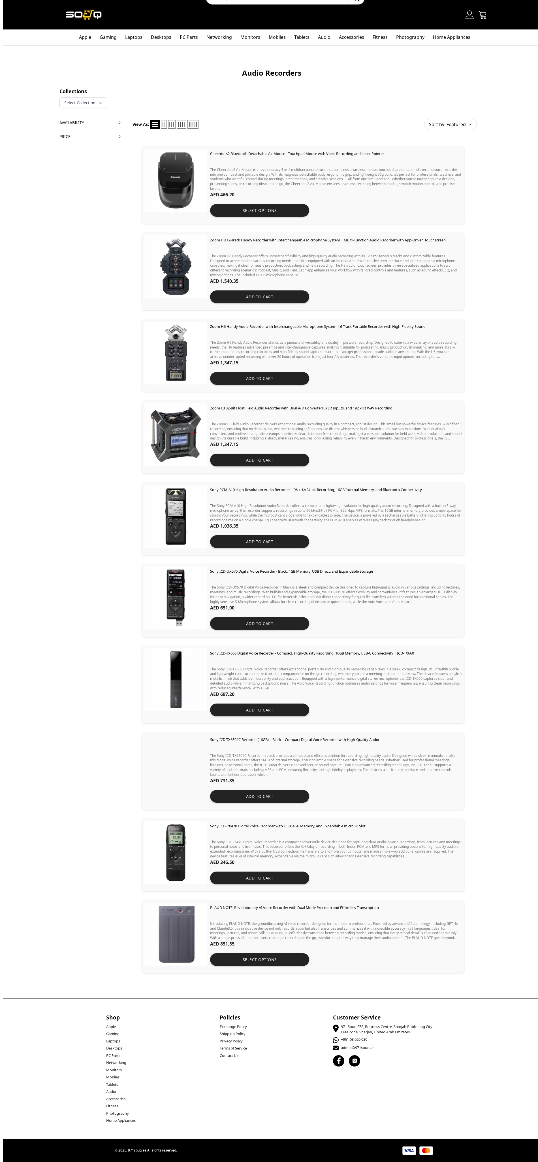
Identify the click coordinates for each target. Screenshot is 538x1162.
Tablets (112, 1084)
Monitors (114, 1069)
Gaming (108, 37)
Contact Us (229, 1055)
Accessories (115, 1098)
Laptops (133, 37)
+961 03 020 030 (354, 1039)
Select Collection (79, 102)
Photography (410, 37)
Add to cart (260, 296)
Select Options (260, 210)
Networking (116, 1062)
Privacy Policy (231, 1041)
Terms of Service (233, 1048)
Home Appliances (451, 37)
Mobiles (112, 1077)
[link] (303, 185)
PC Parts (189, 37)
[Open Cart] (483, 14)
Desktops (161, 37)
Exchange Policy (233, 1026)
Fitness (380, 37)
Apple (85, 37)
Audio (111, 1091)
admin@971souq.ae (357, 1047)
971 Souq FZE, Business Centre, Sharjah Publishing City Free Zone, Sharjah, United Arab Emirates (386, 1029)
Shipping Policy (232, 1033)
